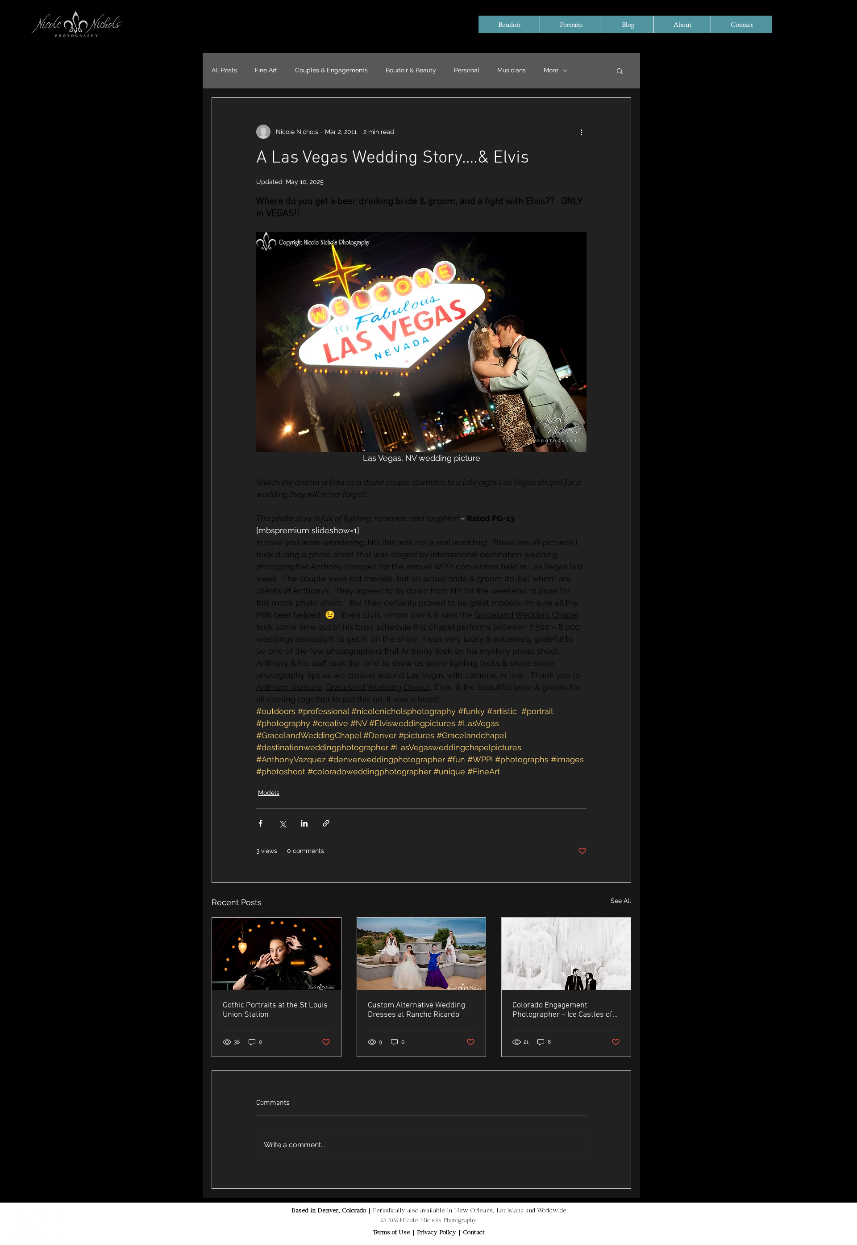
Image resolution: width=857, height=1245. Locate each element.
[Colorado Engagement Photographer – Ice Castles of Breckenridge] (566, 954)
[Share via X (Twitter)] (282, 823)
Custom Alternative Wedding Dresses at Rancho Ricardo (416, 1010)
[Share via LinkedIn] (304, 823)
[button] (620, 70)
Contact (474, 1233)
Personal (466, 70)
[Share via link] (326, 823)
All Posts (224, 70)
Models (268, 792)
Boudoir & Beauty (411, 70)
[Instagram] (50, 1224)
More (551, 70)
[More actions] (581, 131)
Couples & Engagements (331, 70)
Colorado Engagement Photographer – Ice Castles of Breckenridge (562, 1010)
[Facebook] (21, 1224)
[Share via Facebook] (260, 823)
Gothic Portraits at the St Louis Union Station (275, 1010)
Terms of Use (391, 1233)
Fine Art (266, 70)
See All (621, 900)
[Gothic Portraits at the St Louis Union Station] (276, 954)
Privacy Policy (437, 1233)
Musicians (511, 70)
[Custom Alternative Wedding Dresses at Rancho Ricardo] (421, 954)
